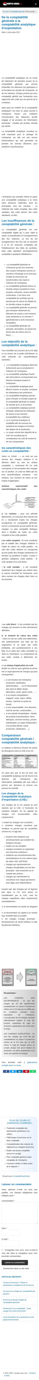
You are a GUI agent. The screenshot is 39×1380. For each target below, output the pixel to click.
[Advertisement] (19, 56)
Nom (4, 1228)
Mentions (32, 1373)
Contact (7, 1375)
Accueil (5, 11)
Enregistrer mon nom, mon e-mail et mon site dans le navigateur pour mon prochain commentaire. (19, 1253)
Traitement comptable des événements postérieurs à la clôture (18, 1131)
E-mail (5, 1239)
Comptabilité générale (17, 11)
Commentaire (8, 1201)
